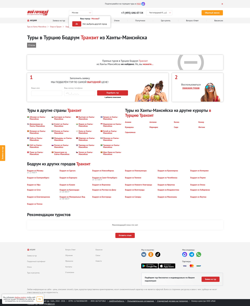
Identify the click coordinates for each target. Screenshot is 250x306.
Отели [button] (31, 45)
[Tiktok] (157, 254)
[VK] (143, 254)
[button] (37, 118)
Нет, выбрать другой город (95, 24)
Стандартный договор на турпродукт (173, 301)
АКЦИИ (32, 250)
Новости (99, 261)
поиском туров (190, 88)
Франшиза (69, 261)
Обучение (69, 255)
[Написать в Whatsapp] (198, 254)
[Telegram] (191, 254)
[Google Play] (149, 265)
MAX (139, 3)
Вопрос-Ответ (70, 250)
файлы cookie (20, 297)
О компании (69, 272)
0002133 (51, 304)
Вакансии (99, 250)
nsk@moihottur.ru (117, 301)
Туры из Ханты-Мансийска (36, 27)
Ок (39, 299)
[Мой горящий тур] (38, 13)
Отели (29, 267)
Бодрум (68, 27)
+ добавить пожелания (112, 97)
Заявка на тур (2, 153)
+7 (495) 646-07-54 (132, 12)
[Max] (143, 3)
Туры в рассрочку (33, 273)
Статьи (98, 255)
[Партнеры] (202, 265)
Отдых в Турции (55, 27)
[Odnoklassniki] (150, 254)
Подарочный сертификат (36, 261)
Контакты (68, 267)
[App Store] (167, 265)
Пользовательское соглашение (140, 301)
